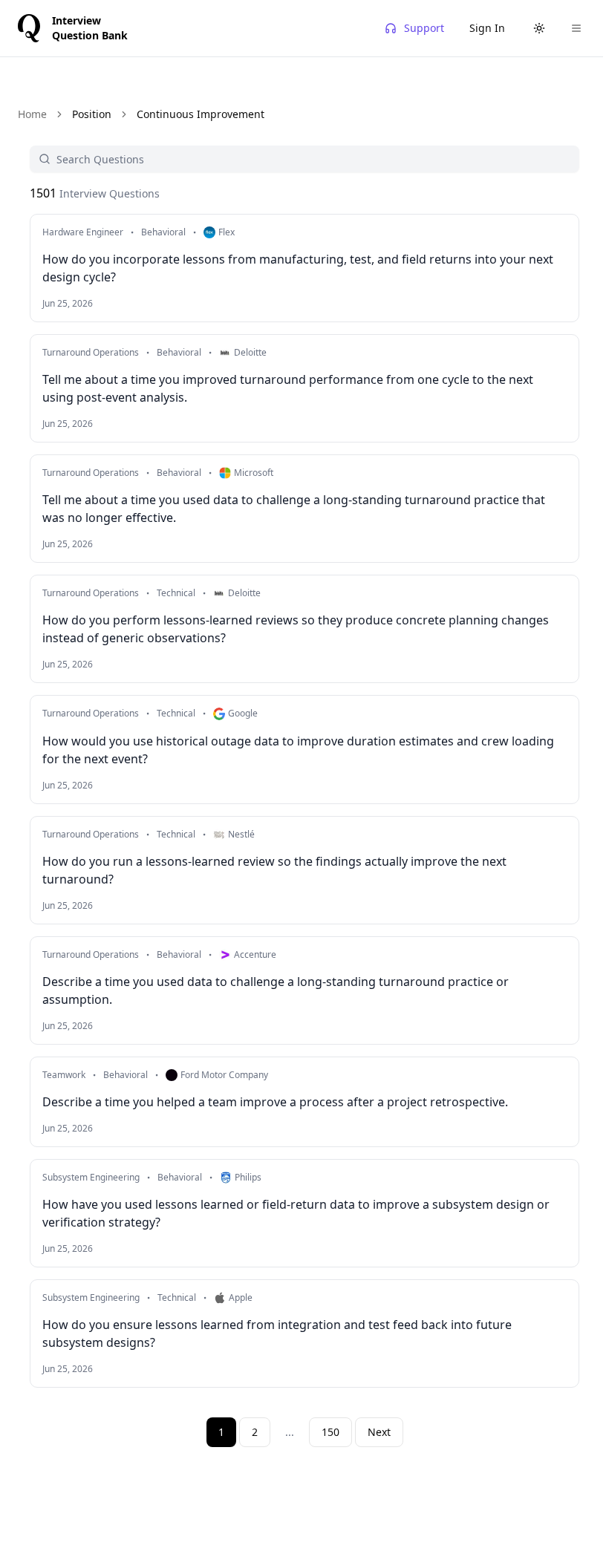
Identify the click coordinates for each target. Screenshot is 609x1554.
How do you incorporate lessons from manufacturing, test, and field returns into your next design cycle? (297, 268)
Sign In (487, 28)
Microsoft (253, 473)
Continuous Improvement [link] (200, 114)
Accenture (255, 955)
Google (243, 713)
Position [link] (91, 114)
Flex (226, 232)
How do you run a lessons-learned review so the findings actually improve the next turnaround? (274, 870)
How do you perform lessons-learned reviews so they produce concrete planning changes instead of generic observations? (295, 629)
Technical (176, 593)
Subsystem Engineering (91, 1178)
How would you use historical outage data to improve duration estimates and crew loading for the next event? (298, 750)
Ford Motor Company (224, 1075)
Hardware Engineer (82, 232)
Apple (241, 1298)
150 (330, 1432)
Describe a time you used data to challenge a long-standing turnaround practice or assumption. (275, 990)
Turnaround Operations (90, 353)
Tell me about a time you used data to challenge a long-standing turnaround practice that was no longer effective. (293, 509)
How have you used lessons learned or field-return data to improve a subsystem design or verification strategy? (296, 1213)
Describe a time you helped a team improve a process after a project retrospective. (275, 1102)
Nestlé (241, 834)
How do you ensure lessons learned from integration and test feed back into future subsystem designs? (277, 1333)
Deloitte (250, 353)
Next (379, 1432)
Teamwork (63, 1075)
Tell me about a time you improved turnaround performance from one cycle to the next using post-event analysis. (287, 388)
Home (32, 114)
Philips (248, 1178)
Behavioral (163, 232)
